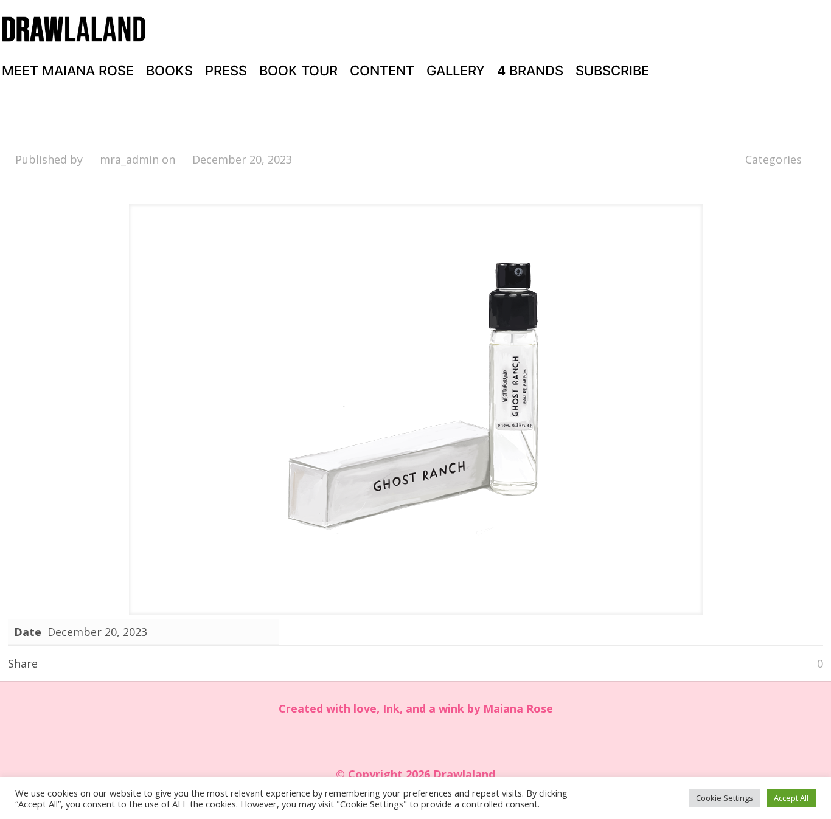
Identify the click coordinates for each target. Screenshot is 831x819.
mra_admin (129, 159)
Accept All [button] (791, 797)
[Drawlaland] (73, 29)
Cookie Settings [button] (724, 797)
